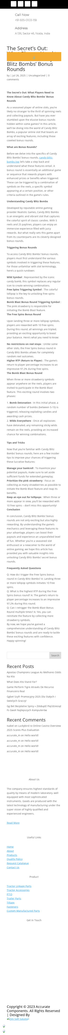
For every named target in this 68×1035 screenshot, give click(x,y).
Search (55, 655)
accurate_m (13, 735)
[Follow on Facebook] (13, 4)
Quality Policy (14, 859)
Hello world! (32, 735)
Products (12, 855)
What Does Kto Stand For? (22, 681)
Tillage (10, 902)
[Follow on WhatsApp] (30, 967)
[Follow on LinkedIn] (34, 4)
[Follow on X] (20, 4)
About (10, 851)
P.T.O (9, 894)
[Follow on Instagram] (27, 4)
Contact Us (13, 867)
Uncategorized (36, 75)
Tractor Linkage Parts (19, 886)
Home (10, 846)
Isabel (10, 725)
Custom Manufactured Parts (23, 910)
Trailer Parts (14, 898)
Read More (13, 822)
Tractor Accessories (18, 890)
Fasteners (12, 906)
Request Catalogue (18, 863)
